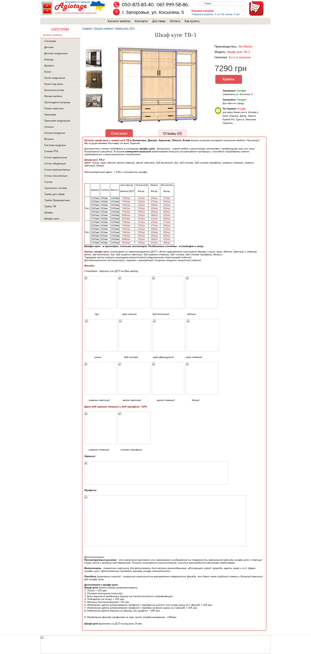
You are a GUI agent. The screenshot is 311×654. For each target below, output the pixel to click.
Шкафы (48, 212)
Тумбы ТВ (50, 206)
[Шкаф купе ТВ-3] (93, 66)
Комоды (49, 59)
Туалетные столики (55, 188)
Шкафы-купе (51, 218)
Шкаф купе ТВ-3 (125, 28)
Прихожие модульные (57, 120)
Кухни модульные (54, 77)
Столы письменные (55, 175)
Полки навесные (54, 108)
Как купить (192, 21)
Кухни (47, 71)
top (92, 46)
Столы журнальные (55, 157)
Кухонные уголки (54, 90)
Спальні (49, 126)
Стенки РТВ (51, 151)
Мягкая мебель (53, 96)
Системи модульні (55, 145)
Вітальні (49, 139)
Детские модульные (56, 53)
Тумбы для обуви (54, 194)
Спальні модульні (54, 132)
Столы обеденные (55, 163)
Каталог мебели (119, 21)
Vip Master (245, 46)
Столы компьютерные (57, 169)
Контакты (141, 21)
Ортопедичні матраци (57, 102)
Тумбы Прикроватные (57, 200)
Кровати (49, 65)
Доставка (158, 21)
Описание (119, 133)
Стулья (48, 181)
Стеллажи (50, 41)
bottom (92, 115)
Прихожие (50, 114)
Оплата (175, 21)
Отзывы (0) (172, 133)
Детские (49, 47)
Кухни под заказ (53, 83)
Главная (87, 28)
